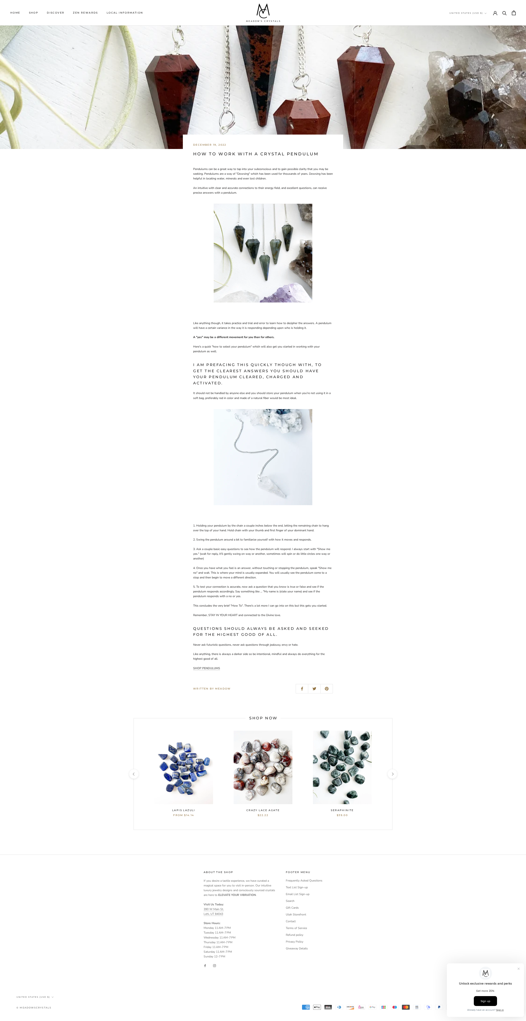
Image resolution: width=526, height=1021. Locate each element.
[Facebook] (205, 965)
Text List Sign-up (297, 887)
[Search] (504, 13)
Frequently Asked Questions (304, 881)
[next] (392, 774)
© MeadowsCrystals (33, 1007)
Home (15, 12)
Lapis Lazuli (183, 810)
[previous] (133, 774)
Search (290, 901)
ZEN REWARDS (85, 12)
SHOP (33, 12)
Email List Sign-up (297, 894)
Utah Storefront (296, 914)
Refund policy (294, 935)
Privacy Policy (294, 942)
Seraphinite (342, 810)
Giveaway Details (297, 948)
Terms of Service (296, 928)
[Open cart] (514, 12)
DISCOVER (55, 12)
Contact (291, 921)
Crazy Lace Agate (263, 810)
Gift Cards (292, 908)
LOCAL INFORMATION (125, 12)
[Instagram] (214, 965)
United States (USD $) (466, 13)
